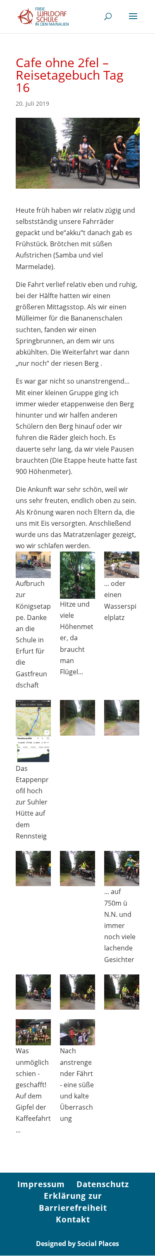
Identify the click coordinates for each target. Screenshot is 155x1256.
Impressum (41, 1184)
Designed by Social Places (77, 1243)
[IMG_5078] (77, 717)
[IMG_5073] (77, 574)
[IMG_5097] (33, 1032)
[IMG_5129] (33, 731)
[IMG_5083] (33, 868)
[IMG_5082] (77, 868)
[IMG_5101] (77, 1032)
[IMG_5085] (121, 992)
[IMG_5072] (33, 564)
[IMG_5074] (121, 564)
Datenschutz (102, 1184)
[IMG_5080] (121, 868)
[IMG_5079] (121, 717)
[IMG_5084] (77, 992)
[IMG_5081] (33, 992)
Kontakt (73, 1219)
